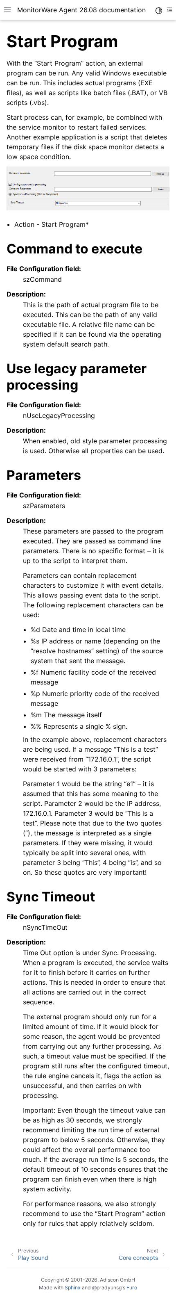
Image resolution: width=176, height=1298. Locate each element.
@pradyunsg (107, 1287)
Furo (131, 1287)
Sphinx (73, 1287)
